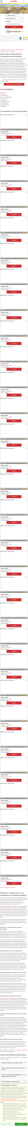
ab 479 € (14, 369)
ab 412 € (14, 806)
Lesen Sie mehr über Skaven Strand (14, 84)
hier (26, 1100)
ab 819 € (14, 266)
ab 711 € (14, 883)
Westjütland (12, 60)
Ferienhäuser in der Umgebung (8, 887)
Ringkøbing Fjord (4, 51)
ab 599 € (14, 420)
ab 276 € (14, 163)
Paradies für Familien (16, 931)
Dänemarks (2, 900)
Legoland (3, 92)
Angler (3, 963)
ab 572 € (14, 343)
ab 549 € (14, 395)
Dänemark (13, 49)
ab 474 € (14, 780)
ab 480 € (14, 214)
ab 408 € (14, 651)
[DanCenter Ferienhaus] (14, 1)
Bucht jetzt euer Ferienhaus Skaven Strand (19, 1050)
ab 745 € (14, 857)
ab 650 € (14, 548)
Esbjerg (15, 978)
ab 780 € (14, 574)
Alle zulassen (21, 1124)
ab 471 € (14, 496)
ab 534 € (14, 728)
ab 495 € (14, 240)
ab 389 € (14, 677)
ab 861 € (14, 703)
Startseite (8, 49)
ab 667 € (14, 137)
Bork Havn (22, 921)
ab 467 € (14, 317)
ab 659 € (14, 188)
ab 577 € (14, 445)
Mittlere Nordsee (19, 49)
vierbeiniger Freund (7, 998)
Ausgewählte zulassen (7, 1124)
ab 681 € (14, 470)
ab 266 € (14, 599)
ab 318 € (14, 754)
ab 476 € (14, 292)
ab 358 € (14, 625)
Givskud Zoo (3, 94)
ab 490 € (14, 831)
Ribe (21, 983)
